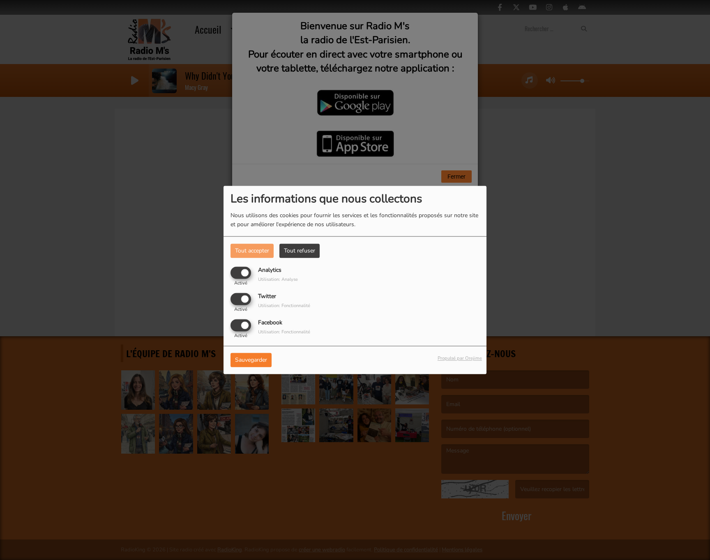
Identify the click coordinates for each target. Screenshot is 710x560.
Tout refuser (299, 251)
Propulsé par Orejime (460, 359)
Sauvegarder (251, 360)
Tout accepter (252, 251)
